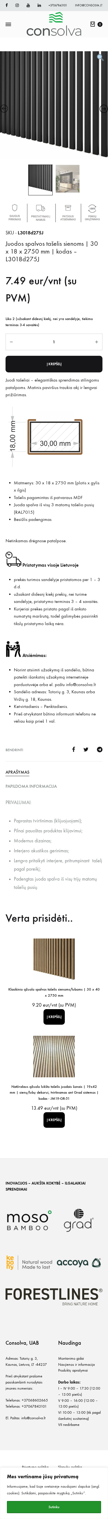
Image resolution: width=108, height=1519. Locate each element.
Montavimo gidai (71, 1358)
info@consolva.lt (88, 5)
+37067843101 (57, 5)
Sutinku (54, 1507)
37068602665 (36, 1400)
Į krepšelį (54, 364)
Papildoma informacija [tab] (31, 786)
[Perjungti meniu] (8, 25)
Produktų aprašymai (73, 1370)
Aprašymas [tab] (17, 772)
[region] (54, 1493)
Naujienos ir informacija (76, 1364)
